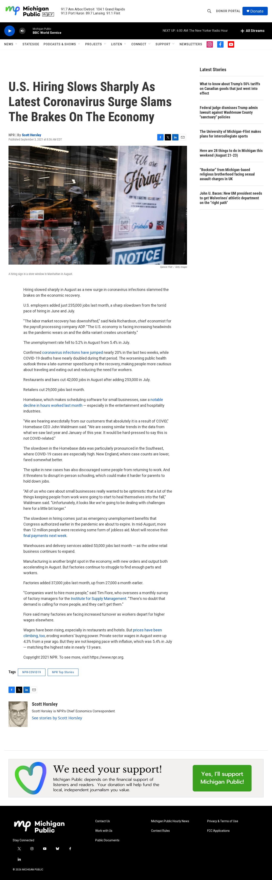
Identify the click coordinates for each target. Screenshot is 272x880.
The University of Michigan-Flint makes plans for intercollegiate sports (230, 133)
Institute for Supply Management (98, 598)
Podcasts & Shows (60, 44)
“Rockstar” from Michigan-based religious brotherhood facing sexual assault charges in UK (227, 174)
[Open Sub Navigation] (16, 44)
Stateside (31, 44)
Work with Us (103, 830)
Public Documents (107, 840)
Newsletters (191, 44)
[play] (9, 30)
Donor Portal (228, 11)
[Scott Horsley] (18, 714)
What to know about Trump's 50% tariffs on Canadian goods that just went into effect (230, 88)
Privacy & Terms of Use (222, 821)
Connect (138, 44)
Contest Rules (160, 830)
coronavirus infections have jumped (72, 352)
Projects (93, 44)
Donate (257, 11)
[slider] (29, 30)
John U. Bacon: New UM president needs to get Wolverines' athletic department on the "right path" (231, 198)
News (8, 44)
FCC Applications (218, 830)
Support (163, 44)
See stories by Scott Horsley (57, 717)
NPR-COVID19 (31, 672)
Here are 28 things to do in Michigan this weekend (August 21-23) (231, 152)
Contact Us (102, 821)
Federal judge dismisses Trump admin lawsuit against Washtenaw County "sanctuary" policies (229, 112)
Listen (116, 44)
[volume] (22, 31)
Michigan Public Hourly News (170, 821)
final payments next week (45, 535)
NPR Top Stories (63, 672)
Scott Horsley (31, 135)
